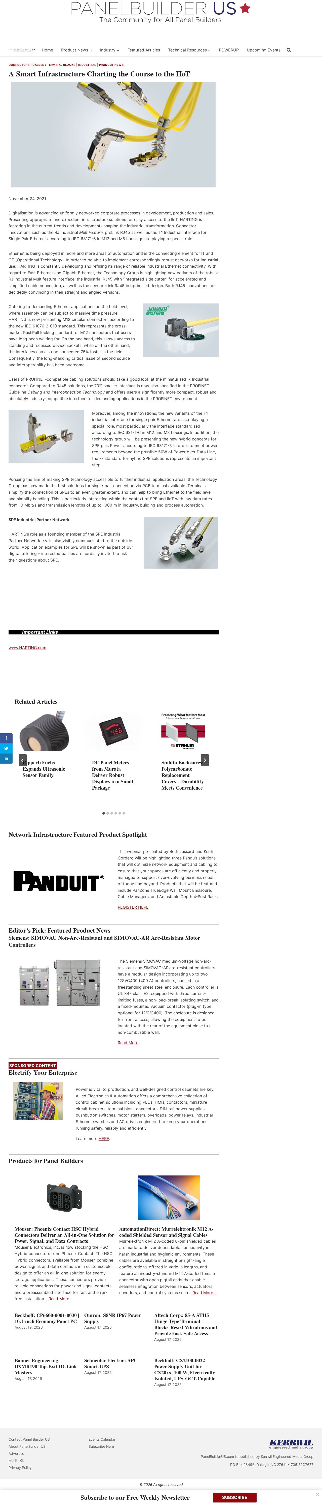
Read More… (60, 1298)
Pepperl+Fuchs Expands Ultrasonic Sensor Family (44, 768)
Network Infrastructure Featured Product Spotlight (78, 834)
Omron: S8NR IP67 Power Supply (112, 1318)
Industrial (87, 65)
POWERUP (229, 49)
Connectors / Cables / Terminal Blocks (42, 65)
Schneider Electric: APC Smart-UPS (110, 1363)
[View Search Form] (289, 50)
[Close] (317, 1494)
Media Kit (16, 1460)
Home (47, 49)
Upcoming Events (263, 49)
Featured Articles (144, 49)
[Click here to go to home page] (22, 50)
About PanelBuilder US (27, 1446)
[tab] (103, 813)
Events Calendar (102, 1439)
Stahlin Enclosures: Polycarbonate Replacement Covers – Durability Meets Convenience (183, 775)
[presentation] (44, 731)
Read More (128, 1042)
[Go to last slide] (23, 760)
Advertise (16, 1453)
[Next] (205, 760)
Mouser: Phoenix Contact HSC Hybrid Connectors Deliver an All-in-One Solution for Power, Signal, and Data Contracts (64, 1235)
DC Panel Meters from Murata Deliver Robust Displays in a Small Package (112, 775)
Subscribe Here (101, 1446)
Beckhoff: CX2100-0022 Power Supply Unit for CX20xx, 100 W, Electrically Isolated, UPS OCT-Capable (184, 1369)
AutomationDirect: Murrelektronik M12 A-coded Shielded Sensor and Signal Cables (166, 1232)
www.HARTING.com (27, 647)
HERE (104, 1138)
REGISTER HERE (133, 907)
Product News (111, 65)
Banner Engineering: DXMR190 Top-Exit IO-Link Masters (46, 1366)
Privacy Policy (20, 1467)
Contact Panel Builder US (29, 1439)
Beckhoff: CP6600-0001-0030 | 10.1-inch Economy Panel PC (47, 1318)
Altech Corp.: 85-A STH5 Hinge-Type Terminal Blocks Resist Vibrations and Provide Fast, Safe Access (185, 1324)
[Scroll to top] (312, 1490)
